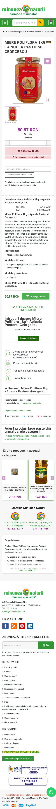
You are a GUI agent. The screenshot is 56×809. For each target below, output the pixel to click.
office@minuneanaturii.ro (13, 611)
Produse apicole (37, 436)
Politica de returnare (13, 684)
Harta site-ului (10, 722)
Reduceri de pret (11, 743)
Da (47, 645)
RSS (14, 626)
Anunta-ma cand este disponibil (19, 175)
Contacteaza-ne (11, 718)
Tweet (29, 416)
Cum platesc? (10, 680)
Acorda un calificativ (32, 403)
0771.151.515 (41, 528)
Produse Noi (9, 734)
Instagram (30, 626)
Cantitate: (28, 138)
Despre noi (9, 693)
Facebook (5, 626)
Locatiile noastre (11, 713)
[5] (15, 122)
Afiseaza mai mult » (28, 570)
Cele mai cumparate (13, 739)
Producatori (9, 747)
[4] (13, 122)
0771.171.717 (15, 528)
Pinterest (45, 416)
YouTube (22, 626)
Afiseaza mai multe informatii (29, 308)
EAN (18, 210)
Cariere (7, 671)
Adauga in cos (35, 296)
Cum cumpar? (10, 676)
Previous (3, 478)
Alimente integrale (21, 436)
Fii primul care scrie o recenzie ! (18, 411)
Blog (6, 702)
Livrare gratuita (10, 667)
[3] (10, 122)
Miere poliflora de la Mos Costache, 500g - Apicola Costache (41, 488)
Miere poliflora (23, 439)
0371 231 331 (12, 608)
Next (52, 478)
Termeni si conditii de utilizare (17, 697)
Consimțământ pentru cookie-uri (18, 758)
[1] (6, 122)
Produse (8, 436)
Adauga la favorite (47, 61)
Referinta (20, 207)
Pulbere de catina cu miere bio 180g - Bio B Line (14, 489)
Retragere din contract (14, 689)
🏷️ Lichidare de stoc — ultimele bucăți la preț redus (28, 795)
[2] (8, 122)
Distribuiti (13, 416)
